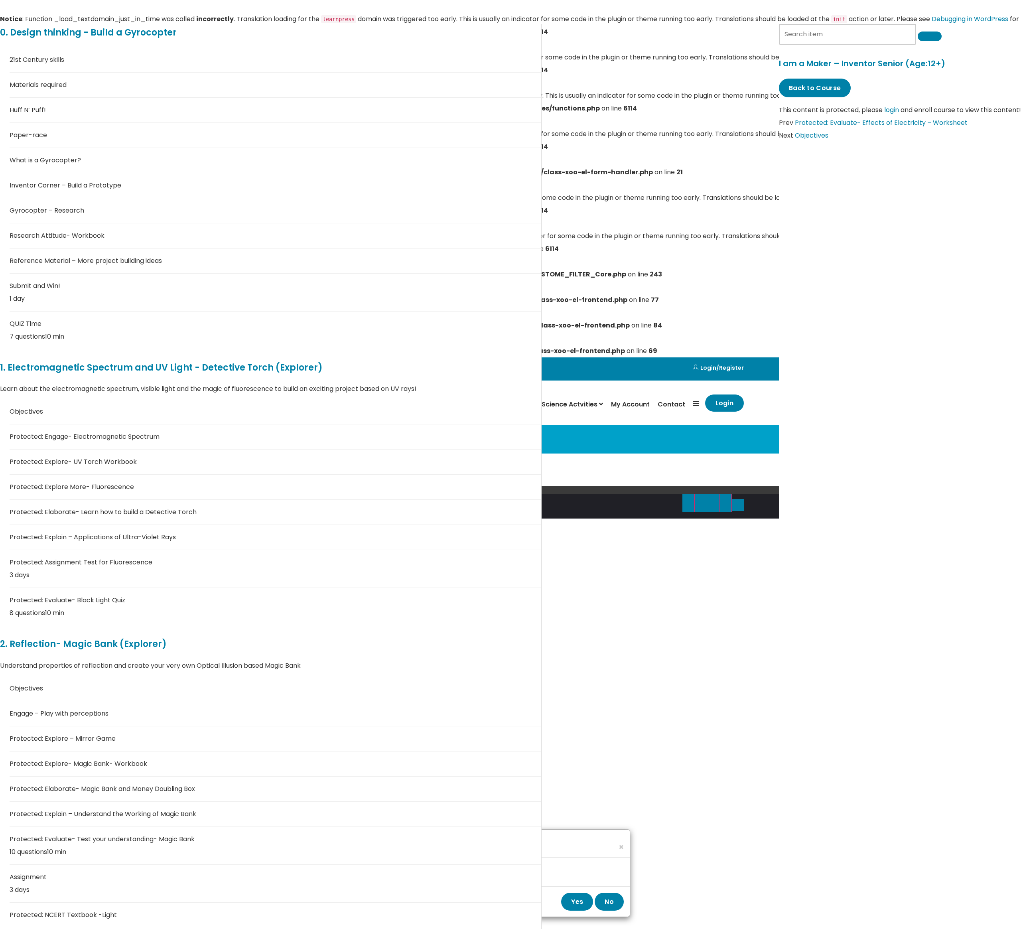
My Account (630, 404)
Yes (577, 901)
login (891, 109)
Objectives (811, 135)
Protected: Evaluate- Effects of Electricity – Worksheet (881, 122)
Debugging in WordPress (970, 19)
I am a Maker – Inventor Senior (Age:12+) (862, 63)
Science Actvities (570, 404)
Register (731, 368)
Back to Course (815, 88)
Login (708, 368)
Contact (671, 404)
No (609, 901)
